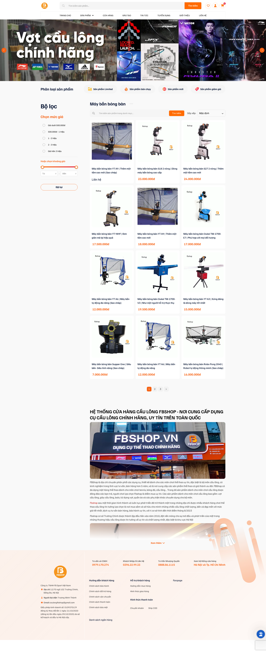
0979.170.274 (100, 564)
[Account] (215, 5)
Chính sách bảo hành (99, 586)
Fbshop (94, 502)
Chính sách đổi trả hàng (100, 591)
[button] (4, 50)
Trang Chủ (65, 15)
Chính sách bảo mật (98, 607)
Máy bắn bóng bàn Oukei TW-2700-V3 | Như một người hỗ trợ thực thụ (156, 300)
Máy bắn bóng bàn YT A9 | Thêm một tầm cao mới (156, 235)
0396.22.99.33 (131, 564)
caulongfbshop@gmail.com (59, 602)
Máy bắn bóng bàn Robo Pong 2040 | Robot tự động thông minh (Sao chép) (203, 366)
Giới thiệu (184, 15)
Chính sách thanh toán (99, 602)
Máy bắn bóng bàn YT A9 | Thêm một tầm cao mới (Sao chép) (111, 170)
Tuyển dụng (163, 15)
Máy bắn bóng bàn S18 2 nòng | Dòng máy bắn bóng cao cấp (157, 170)
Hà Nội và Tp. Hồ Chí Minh (209, 564)
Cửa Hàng (108, 15)
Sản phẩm (85, 15)
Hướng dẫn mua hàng (140, 586)
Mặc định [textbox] (204, 113)
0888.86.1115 (166, 564)
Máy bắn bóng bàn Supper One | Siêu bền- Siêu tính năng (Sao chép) (111, 366)
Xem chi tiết (112, 166)
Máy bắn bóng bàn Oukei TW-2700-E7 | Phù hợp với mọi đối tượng (202, 235)
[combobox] (211, 113)
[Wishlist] (208, 5)
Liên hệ (203, 15)
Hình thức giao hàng (139, 591)
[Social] (175, 608)
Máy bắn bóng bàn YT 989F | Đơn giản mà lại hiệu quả (109, 235)
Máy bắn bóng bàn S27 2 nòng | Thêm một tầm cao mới (203, 170)
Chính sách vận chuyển (100, 596)
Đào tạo (127, 15)
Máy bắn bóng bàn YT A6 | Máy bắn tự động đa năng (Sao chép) (110, 300)
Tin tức (144, 15)
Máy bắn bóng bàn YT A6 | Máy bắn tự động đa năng (156, 366)
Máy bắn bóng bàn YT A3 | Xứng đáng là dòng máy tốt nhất (203, 300)
